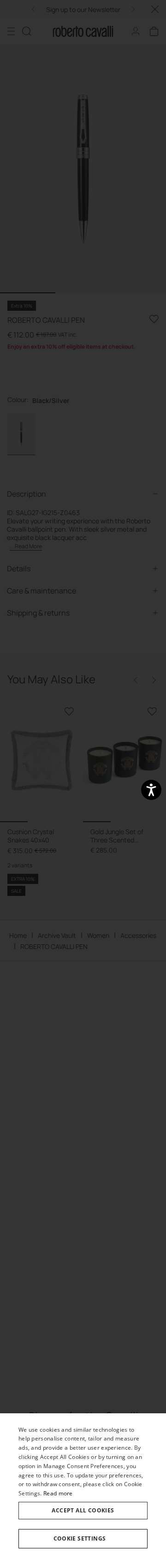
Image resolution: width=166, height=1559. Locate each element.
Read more (58, 1493)
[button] (83, 1538)
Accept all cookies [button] (83, 1510)
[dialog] (83, 1486)
